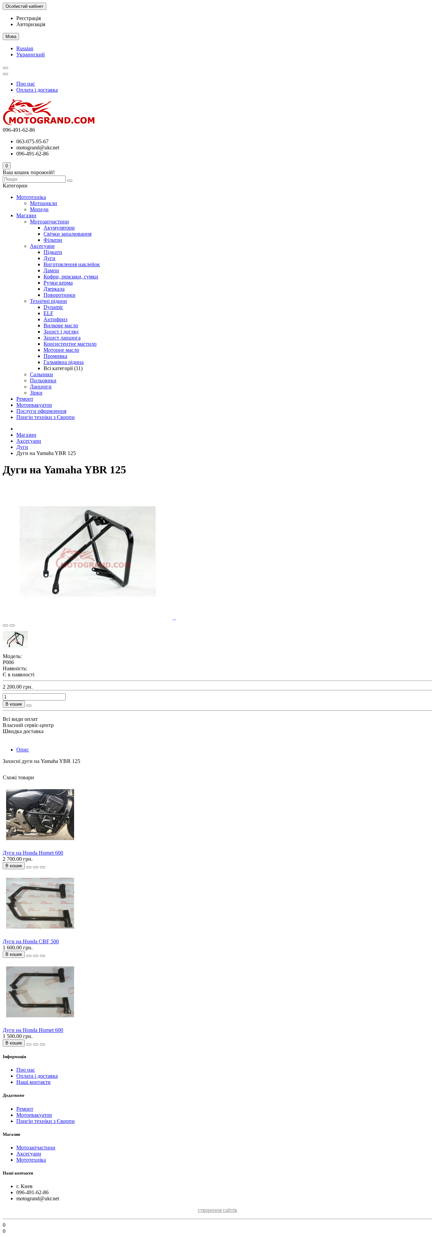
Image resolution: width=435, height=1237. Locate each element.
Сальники (41, 374)
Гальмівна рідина (64, 362)
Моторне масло (61, 350)
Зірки (36, 393)
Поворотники (59, 295)
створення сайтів (217, 1210)
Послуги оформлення (41, 411)
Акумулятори (59, 228)
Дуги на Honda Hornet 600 (33, 853)
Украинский (30, 54)
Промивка (55, 356)
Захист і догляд (61, 331)
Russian (24, 48)
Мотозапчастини (49, 221)
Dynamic (53, 307)
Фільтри (53, 240)
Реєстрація (28, 18)
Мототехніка (31, 197)
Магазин (26, 215)
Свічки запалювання (67, 234)
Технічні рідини (48, 301)
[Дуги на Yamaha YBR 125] (88, 617)
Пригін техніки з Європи (45, 417)
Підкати (53, 252)
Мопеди (39, 209)
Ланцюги (41, 386)
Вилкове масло (61, 325)
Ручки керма (58, 283)
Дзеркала (54, 289)
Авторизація (30, 24)
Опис (22, 749)
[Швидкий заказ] (29, 706)
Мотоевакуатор (34, 405)
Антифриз (55, 319)
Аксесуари (42, 246)
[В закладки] (5, 625)
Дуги (49, 258)
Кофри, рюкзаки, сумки (71, 276)
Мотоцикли (43, 203)
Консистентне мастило (70, 344)
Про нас (25, 84)
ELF (48, 313)
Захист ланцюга (62, 338)
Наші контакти (33, 1082)
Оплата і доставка (37, 90)
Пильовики (43, 380)
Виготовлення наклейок (72, 264)
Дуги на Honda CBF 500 (31, 941)
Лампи (51, 270)
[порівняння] (12, 625)
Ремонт (24, 399)
